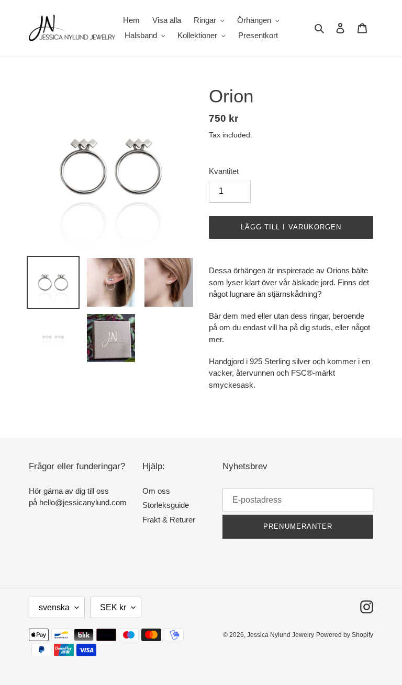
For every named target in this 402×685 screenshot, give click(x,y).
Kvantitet (224, 171)
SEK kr (113, 607)
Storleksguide (165, 505)
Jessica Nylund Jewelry (280, 634)
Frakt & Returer (168, 519)
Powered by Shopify (344, 634)
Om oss (156, 490)
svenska (54, 607)
